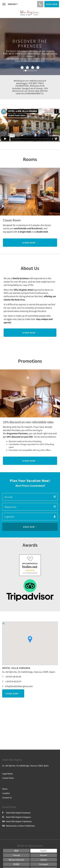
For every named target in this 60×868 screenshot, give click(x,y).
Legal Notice (7, 773)
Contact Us (7, 797)
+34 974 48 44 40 (13, 676)
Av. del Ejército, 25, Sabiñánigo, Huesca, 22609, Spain (28, 671)
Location (6, 793)
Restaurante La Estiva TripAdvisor (20, 825)
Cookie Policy (8, 778)
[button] (4, 191)
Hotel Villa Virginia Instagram (18, 817)
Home (4, 789)
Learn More (29, 242)
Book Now (29, 527)
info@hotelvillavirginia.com (19, 686)
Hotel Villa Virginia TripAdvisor (19, 821)
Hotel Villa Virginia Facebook (18, 812)
